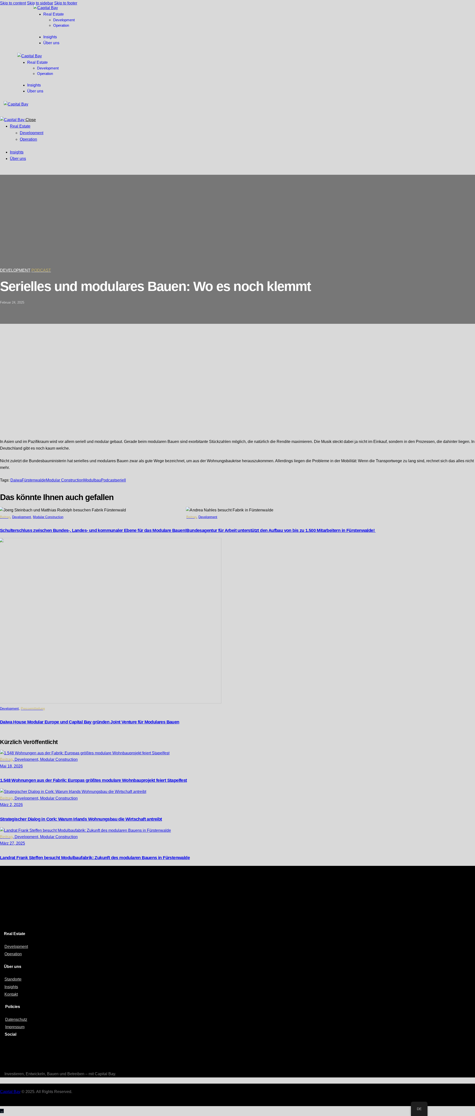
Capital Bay (10, 1092)
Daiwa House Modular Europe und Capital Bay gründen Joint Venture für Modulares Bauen (89, 722)
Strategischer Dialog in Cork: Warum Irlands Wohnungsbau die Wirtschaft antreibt (81, 819)
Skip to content (13, 3)
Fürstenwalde (34, 480)
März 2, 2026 (11, 805)
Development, (27, 759)
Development (15, 270)
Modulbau (92, 480)
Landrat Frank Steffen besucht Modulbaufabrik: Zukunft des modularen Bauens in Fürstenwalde (95, 857)
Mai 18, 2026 (11, 766)
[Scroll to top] (2, 1111)
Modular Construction (64, 480)
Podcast (108, 480)
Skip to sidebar (40, 3)
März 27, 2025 (12, 843)
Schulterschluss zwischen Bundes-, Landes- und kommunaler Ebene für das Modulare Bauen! (93, 530)
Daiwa (16, 480)
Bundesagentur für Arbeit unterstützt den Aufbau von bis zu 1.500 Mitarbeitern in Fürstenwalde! (281, 530)
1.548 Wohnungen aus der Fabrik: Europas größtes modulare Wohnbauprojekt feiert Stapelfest (93, 780)
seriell (120, 480)
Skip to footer (65, 3)
